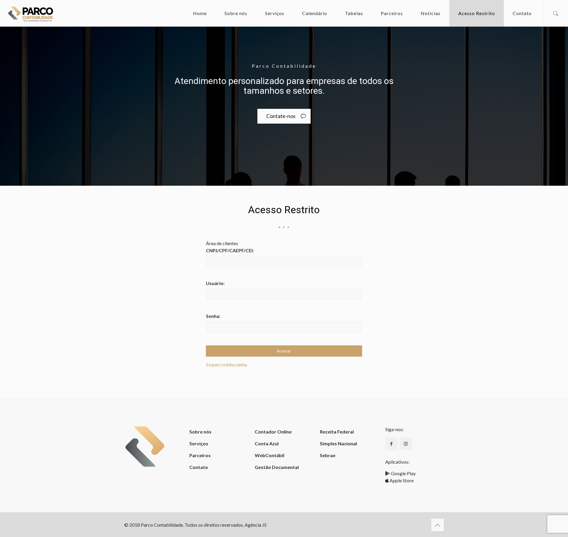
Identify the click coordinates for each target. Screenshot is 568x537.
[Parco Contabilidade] (30, 13)
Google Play (403, 473)
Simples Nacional (338, 443)
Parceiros (200, 455)
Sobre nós (200, 431)
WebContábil (269, 455)
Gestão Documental (277, 467)
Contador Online (273, 431)
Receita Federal (337, 431)
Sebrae (327, 455)
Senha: (213, 316)
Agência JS (256, 525)
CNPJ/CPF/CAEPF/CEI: (230, 250)
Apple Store (401, 480)
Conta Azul (267, 443)
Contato (198, 467)
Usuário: (215, 283)
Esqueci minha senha (226, 364)
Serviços (198, 443)
